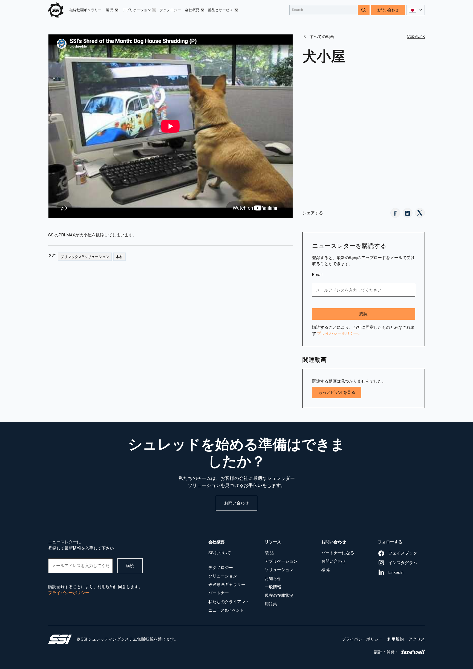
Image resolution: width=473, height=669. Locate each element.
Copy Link (416, 36)
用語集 (271, 604)
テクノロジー (170, 10)
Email (317, 274)
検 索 (325, 570)
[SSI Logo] (60, 639)
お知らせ (273, 578)
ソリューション (222, 576)
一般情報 (273, 587)
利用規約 (395, 639)
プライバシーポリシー (362, 639)
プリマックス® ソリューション (84, 257)
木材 (119, 257)
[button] (112, 10)
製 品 (269, 553)
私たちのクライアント (228, 601)
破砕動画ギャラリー (86, 10)
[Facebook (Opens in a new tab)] (395, 213)
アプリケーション (281, 561)
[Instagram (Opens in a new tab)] (408, 213)
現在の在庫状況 (279, 595)
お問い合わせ (388, 10)
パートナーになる (337, 553)
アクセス (416, 639)
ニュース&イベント (226, 610)
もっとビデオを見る (336, 392)
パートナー (218, 593)
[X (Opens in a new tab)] (420, 213)
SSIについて (219, 553)
